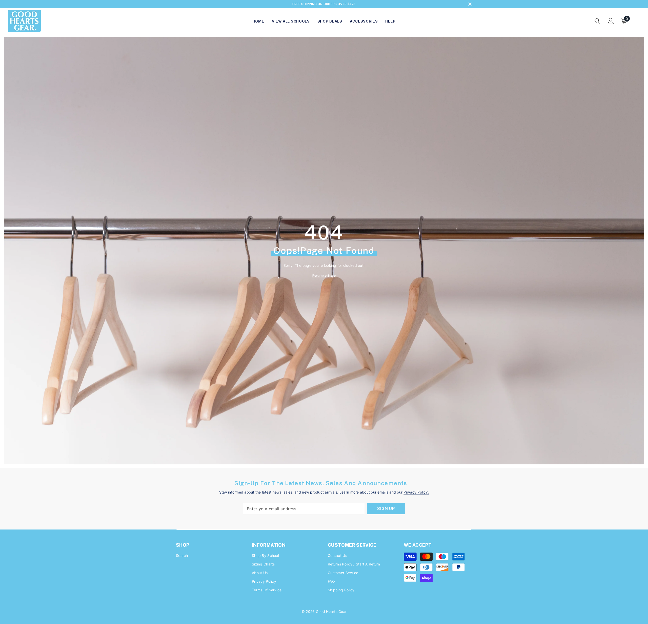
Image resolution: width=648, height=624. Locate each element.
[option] (324, 4)
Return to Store (324, 275)
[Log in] (611, 21)
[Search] (597, 20)
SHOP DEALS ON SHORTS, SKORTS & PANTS (324, 5)
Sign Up (386, 508)
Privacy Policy (415, 492)
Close (470, 4)
